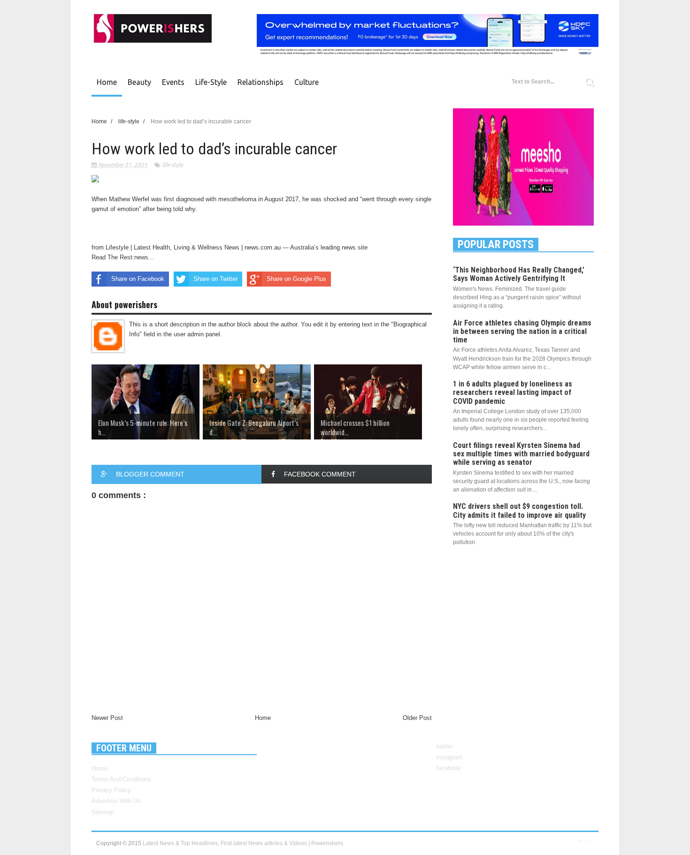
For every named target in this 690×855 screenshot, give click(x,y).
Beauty (139, 82)
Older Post (417, 717)
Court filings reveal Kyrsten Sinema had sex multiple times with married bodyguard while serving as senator (521, 454)
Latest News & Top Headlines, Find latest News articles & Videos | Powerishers (243, 843)
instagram (449, 757)
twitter (444, 746)
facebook (448, 768)
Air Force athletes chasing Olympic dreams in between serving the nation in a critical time (522, 331)
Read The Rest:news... (123, 257)
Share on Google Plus (296, 278)
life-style (172, 165)
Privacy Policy (111, 790)
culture (306, 82)
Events (173, 82)
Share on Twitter (215, 278)
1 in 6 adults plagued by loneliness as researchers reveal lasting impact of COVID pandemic (512, 392)
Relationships (261, 82)
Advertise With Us (116, 800)
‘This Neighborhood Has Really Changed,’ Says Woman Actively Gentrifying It (518, 274)
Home (107, 82)
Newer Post (107, 717)
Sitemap (103, 812)
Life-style (211, 82)
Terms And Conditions (121, 779)
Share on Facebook (137, 278)
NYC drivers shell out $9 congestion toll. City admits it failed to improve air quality (519, 510)
